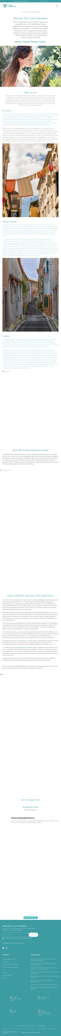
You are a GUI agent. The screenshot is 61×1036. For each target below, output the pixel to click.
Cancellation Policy (20, 1025)
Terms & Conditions (40, 1025)
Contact (4, 972)
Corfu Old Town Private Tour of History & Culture (43, 984)
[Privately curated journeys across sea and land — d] (15, 835)
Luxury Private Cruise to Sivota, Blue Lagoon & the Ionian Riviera (44, 972)
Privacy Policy (30, 1025)
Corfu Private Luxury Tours (9, 959)
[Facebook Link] (6, 948)
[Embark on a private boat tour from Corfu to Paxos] (46, 835)
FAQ (3, 970)
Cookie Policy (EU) (7, 975)
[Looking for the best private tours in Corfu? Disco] (15, 888)
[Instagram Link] (3, 948)
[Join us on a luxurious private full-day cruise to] (15, 870)
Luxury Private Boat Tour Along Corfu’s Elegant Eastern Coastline (43, 964)
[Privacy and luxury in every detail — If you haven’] (46, 888)
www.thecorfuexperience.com (19, 647)
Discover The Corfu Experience (11, 964)
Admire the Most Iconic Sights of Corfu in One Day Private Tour (44, 976)
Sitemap (4, 978)
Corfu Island (5, 961)
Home (22, 12)
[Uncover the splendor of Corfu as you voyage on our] (15, 852)
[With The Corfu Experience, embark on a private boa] (46, 852)
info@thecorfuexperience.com (21, 1)
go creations (37, 1032)
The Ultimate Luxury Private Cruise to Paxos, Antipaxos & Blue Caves (42, 959)
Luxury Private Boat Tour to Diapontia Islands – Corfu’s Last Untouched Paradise (43, 968)
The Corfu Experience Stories (10, 967)
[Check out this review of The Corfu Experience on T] (15, 906)
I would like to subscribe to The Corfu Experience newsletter (18, 938)
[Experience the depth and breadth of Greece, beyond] (46, 870)
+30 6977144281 (44, 1)
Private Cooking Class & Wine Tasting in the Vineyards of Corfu (42, 981)
